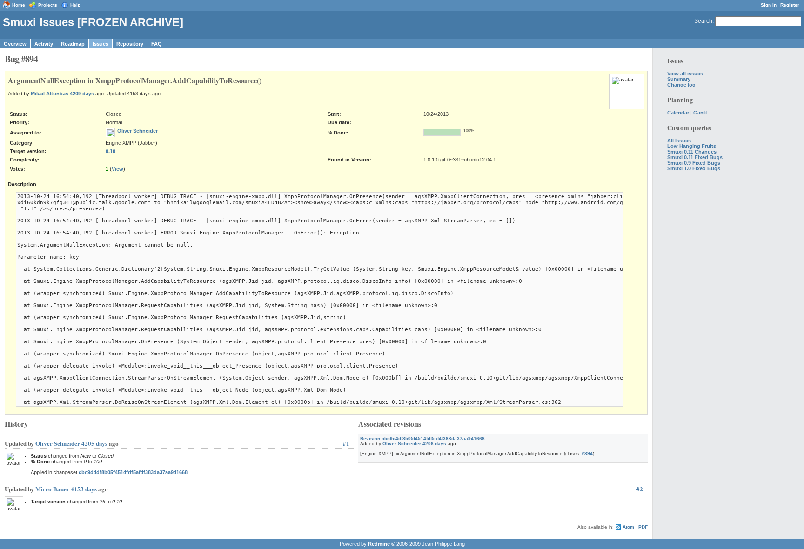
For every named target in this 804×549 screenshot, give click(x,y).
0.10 (110, 151)
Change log (681, 84)
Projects (47, 4)
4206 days (434, 443)
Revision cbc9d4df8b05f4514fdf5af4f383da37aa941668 (422, 438)
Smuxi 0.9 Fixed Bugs (693, 163)
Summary (678, 79)
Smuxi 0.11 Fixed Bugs (695, 157)
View (117, 169)
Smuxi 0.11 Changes (692, 151)
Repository (129, 44)
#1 (346, 443)
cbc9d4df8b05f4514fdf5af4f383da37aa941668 (133, 472)
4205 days (94, 443)
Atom (628, 526)
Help (75, 4)
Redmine (379, 544)
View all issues (685, 73)
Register (789, 4)
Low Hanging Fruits (691, 146)
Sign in (769, 4)
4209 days (82, 93)
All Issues (679, 140)
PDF (643, 526)
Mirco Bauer (52, 488)
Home (18, 4)
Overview (15, 44)
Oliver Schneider (137, 131)
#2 (639, 488)
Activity (43, 44)
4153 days (84, 488)
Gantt (700, 112)
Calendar (678, 112)
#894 (587, 453)
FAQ (156, 44)
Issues (100, 44)
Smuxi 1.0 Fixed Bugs (693, 168)
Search (703, 21)
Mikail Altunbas (49, 93)
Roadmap (73, 44)
